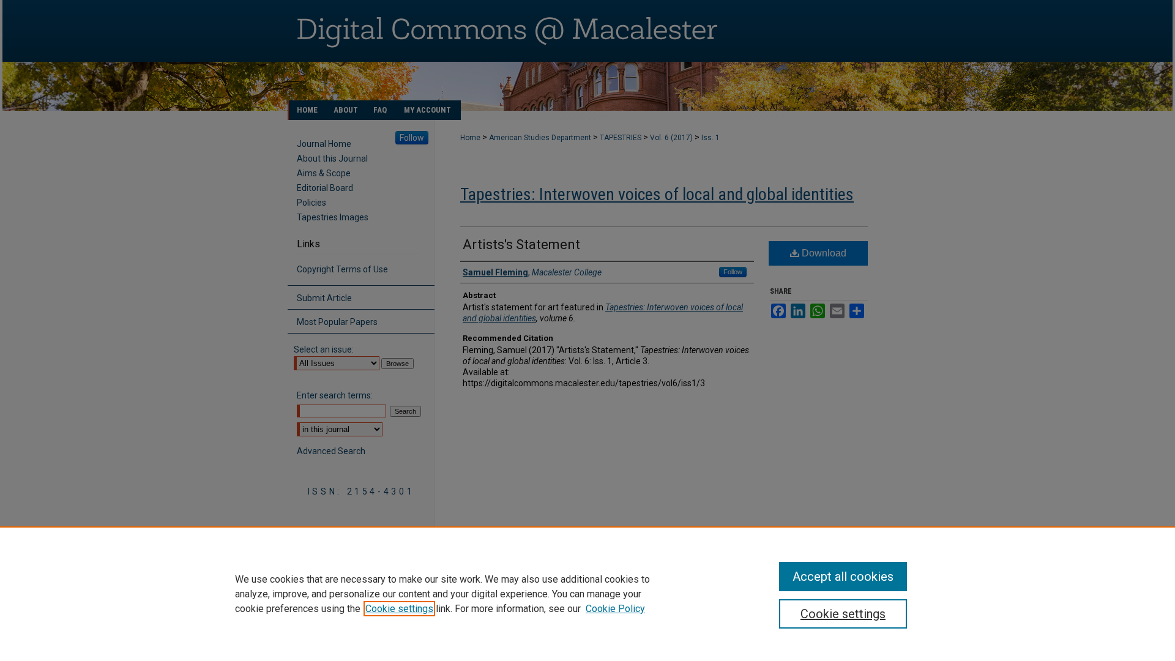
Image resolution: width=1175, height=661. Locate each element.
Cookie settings (399, 608)
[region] (587, 593)
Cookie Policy (615, 608)
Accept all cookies (843, 576)
